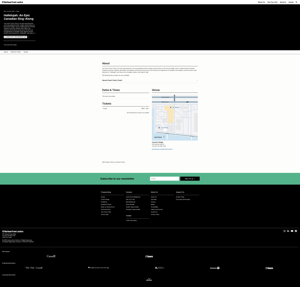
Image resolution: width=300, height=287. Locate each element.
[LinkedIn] (288, 231)
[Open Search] (296, 2)
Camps (103, 197)
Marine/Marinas (130, 202)
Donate (291, 2)
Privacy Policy (155, 214)
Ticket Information (131, 220)
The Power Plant (106, 212)
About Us (283, 2)
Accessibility (154, 207)
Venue (26, 52)
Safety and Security (157, 209)
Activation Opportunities (133, 209)
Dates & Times (16, 52)
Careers (153, 202)
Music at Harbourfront (107, 207)
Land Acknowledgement (133, 197)
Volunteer (154, 199)
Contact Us (154, 212)
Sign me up (190, 179)
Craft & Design (105, 199)
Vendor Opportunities (132, 207)
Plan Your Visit (272, 2)
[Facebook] (296, 231)
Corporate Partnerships (183, 199)
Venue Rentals (130, 204)
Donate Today (180, 197)
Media (152, 204)
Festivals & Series (106, 204)
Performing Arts (106, 209)
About (6, 52)
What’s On (261, 2)
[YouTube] (292, 231)
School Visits (105, 214)
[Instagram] (285, 231)
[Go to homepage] (12, 2)
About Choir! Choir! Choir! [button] (112, 80)
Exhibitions (104, 202)
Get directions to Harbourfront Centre (162, 149)
